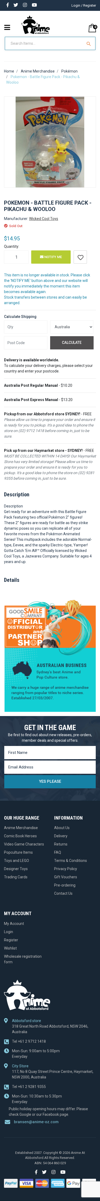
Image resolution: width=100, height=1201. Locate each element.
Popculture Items (18, 852)
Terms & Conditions (70, 860)
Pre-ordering (64, 885)
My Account (14, 923)
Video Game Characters (24, 844)
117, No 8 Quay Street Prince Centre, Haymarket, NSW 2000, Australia (52, 1074)
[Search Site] (89, 43)
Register (11, 940)
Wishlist (10, 948)
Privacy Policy (65, 869)
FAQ (57, 852)
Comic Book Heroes (20, 836)
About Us (62, 828)
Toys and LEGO (16, 860)
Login (8, 932)
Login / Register (83, 5)
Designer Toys (16, 869)
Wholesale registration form (23, 959)
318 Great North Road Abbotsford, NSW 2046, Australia (50, 1029)
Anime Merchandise (21, 828)
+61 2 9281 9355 (29, 1087)
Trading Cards (15, 877)
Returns (60, 844)
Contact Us (63, 893)
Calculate (72, 342)
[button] (80, 257)
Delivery (60, 836)
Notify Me (52, 257)
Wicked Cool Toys (43, 219)
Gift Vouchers (65, 877)
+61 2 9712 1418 (29, 1041)
